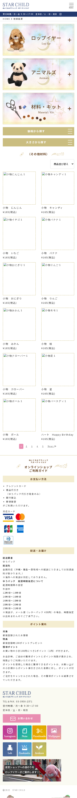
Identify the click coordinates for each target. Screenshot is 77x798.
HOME (6, 18)
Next (51, 446)
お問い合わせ (25, 718)
